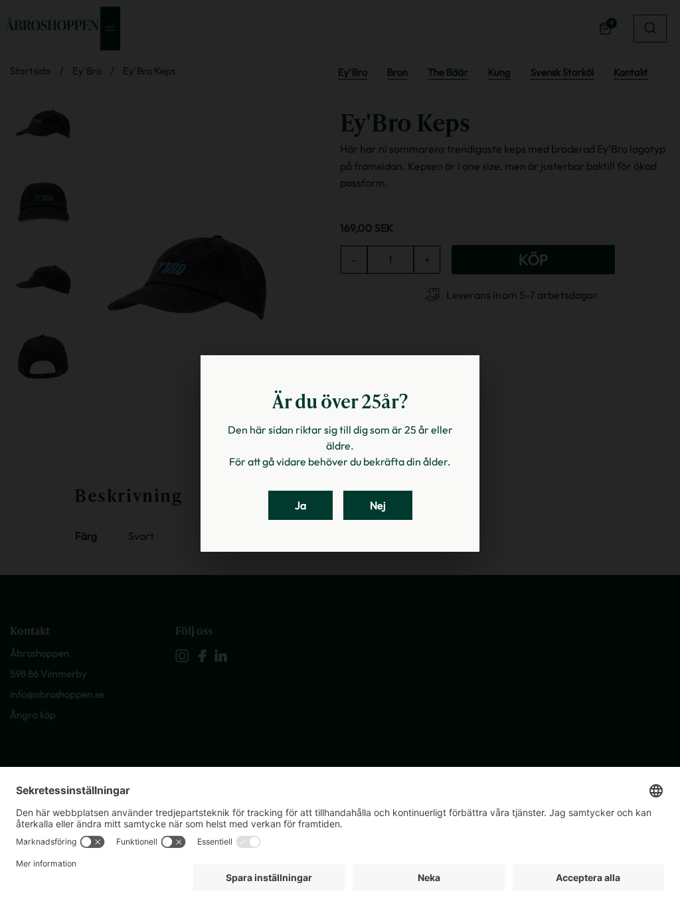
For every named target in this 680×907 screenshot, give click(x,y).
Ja (300, 505)
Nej (378, 505)
